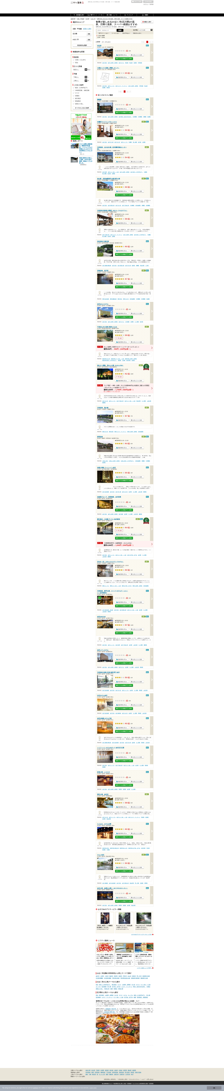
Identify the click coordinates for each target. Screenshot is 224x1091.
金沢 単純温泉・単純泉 (107, 610)
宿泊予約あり (126, 33)
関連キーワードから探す (78, 1076)
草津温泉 (88, 1072)
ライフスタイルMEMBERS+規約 (140, 1083)
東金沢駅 (142, 265)
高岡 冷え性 (126, 299)
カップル (98, 986)
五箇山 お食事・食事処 (114, 461)
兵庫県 (102, 1070)
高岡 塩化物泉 (105, 299)
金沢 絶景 (104, 172)
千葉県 (98, 1070)
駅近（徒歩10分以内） (139, 986)
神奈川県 (88, 1070)
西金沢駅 (109, 818)
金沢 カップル (111, 86)
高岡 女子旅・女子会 (127, 585)
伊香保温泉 (115, 1072)
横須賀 (94, 1074)
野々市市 (139, 976)
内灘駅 (130, 142)
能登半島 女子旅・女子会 (134, 848)
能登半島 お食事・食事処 (131, 358)
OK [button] (214, 1088)
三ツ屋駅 (137, 321)
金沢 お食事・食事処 (113, 62)
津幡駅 (144, 116)
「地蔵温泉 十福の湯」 (110, 1008)
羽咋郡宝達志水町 (125, 978)
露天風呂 (114, 984)
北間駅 (143, 142)
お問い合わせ (150, 1079)
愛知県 (129, 1070)
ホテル (138, 984)
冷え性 (133, 984)
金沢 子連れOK (125, 205)
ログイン (146, 4)
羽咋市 (125, 976)
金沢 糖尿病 (118, 713)
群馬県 (107, 1070)
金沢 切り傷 (110, 142)
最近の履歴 (148, 1)
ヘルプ (143, 1079)
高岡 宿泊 (120, 299)
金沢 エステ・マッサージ (121, 86)
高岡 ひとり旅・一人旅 (115, 585)
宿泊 (97, 984)
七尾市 (102, 976)
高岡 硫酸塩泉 (113, 299)
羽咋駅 (148, 848)
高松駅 (126, 62)
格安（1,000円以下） (105, 984)
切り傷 (109, 986)
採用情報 (151, 1083)
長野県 (125, 1070)
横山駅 (131, 62)
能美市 (134, 976)
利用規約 (129, 1083)
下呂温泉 (108, 1072)
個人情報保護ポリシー (107, 1083)
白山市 (129, 976)
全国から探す (87, 28)
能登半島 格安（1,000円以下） (109, 360)
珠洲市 (116, 976)
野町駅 (109, 611)
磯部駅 (104, 402)
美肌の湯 (120, 988)
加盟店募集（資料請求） (110, 1079)
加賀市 (120, 976)
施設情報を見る (122, 55)
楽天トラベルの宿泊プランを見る (124, 58)
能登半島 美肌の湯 (114, 848)
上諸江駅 (149, 401)
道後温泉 (121, 1072)
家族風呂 (78, 101)
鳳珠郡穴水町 (144, 978)
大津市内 (127, 1074)
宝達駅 (123, 360)
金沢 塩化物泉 (105, 491)
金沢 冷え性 (117, 142)
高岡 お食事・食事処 (132, 431)
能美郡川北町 (146, 976)
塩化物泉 (104, 986)
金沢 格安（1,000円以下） (136, 172)
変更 (89, 34)
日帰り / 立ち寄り (80, 60)
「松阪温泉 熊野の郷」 (109, 1012)
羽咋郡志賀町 (116, 978)
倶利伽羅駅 (138, 205)
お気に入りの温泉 (136, 1)
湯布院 (132, 1072)
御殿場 (111, 1074)
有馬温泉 (97, 1072)
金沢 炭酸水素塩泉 (106, 265)
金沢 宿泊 (104, 62)
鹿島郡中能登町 (135, 978)
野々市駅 (137, 883)
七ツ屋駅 (144, 401)
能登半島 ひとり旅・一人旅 (117, 358)
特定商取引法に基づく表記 (120, 1083)
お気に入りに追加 (137, 55)
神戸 (132, 1074)
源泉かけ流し (99, 988)
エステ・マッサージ (126, 986)
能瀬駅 (104, 87)
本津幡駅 (135, 116)
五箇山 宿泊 (105, 461)
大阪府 (116, 1070)
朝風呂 (115, 988)
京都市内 (122, 1074)
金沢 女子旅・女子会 (132, 555)
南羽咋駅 (128, 360)
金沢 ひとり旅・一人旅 (113, 172)
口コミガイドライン (134, 1079)
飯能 (107, 1074)
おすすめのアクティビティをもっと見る (141, 934)
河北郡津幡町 (99, 978)
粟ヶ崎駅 (135, 142)
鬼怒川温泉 (138, 1072)
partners (35, 1088)
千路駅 (108, 849)
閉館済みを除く (137, 33)
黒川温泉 (127, 1072)
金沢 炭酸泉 (105, 883)
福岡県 (134, 1070)
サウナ (119, 984)
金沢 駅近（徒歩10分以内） (125, 116)
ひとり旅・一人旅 (145, 984)
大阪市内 (116, 1074)
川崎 (90, 1074)
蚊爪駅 (139, 142)
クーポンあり (115, 33)
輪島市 (111, 976)
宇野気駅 (140, 62)
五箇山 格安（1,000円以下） (127, 461)
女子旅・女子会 (116, 986)
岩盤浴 (77, 95)
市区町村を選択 (82, 45)
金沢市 (97, 976)
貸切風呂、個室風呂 (142, 997)
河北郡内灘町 (107, 978)
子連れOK (106, 988)
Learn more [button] (93, 1088)
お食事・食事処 (126, 984)
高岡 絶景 (111, 431)
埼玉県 (93, 1070)
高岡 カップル (105, 585)
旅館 (111, 988)
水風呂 (148, 986)
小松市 (107, 976)
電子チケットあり (103, 33)
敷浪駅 (119, 360)
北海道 (120, 1070)
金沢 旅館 (121, 514)
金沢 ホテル (121, 62)
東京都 (111, 1070)
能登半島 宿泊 (105, 848)
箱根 (92, 1072)
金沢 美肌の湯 (111, 205)
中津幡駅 (140, 116)
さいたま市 (102, 1074)
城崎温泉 (102, 1072)
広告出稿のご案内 (122, 1079)
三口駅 (147, 265)
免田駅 (135, 62)
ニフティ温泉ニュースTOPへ (144, 968)
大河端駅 (127, 321)
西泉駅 (104, 767)
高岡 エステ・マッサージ (120, 431)
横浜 (87, 1074)
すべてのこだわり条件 (82, 108)
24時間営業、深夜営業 (82, 90)
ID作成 (151, 4)
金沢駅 (130, 491)
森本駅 (133, 265)
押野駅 (146, 883)
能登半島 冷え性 (106, 358)
